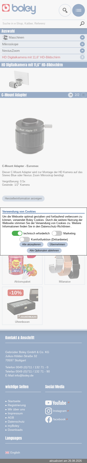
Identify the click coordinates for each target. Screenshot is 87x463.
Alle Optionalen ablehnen (44, 250)
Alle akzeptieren (31, 244)
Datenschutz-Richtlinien (55, 226)
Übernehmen (57, 244)
